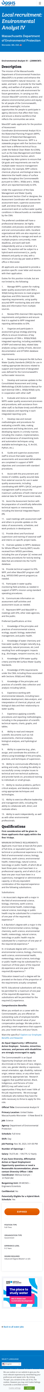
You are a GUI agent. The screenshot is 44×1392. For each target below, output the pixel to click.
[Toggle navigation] (40, 3)
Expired (22, 1211)
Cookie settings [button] (15, 1388)
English (8, 1364)
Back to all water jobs (13, 1326)
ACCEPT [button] (29, 1388)
